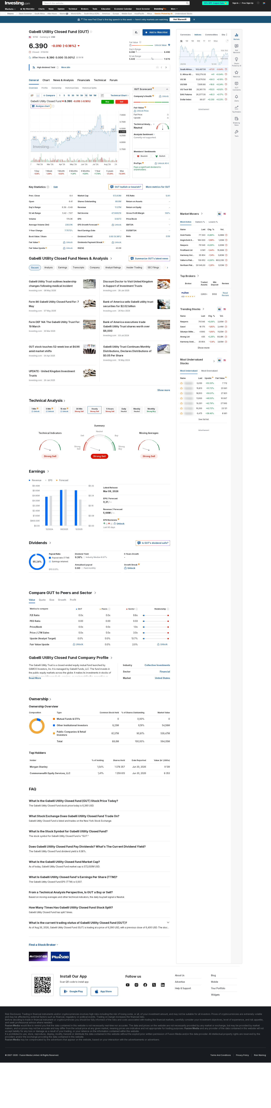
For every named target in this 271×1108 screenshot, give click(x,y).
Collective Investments (157, 665)
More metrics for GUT (158, 187)
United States (162, 678)
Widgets (215, 994)
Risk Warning (260, 1055)
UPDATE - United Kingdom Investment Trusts (52, 373)
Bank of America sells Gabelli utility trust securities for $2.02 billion (128, 304)
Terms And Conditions (220, 1055)
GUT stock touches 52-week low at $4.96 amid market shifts (54, 349)
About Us (179, 975)
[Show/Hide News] (102, 95)
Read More (35, 678)
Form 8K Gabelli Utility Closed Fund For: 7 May (54, 304)
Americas (106, 14)
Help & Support (183, 988)
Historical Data (72, 88)
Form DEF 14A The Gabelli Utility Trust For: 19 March (54, 324)
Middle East (127, 14)
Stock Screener (143, 9)
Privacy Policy (242, 1055)
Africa (149, 14)
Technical (100, 80)
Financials (83, 80)
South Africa (40, 14)
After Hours (52, 14)
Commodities (211, 34)
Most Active (185, 222)
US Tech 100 (186, 89)
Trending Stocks (190, 309)
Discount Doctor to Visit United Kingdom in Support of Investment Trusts (128, 283)
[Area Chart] (38, 95)
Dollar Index (185, 99)
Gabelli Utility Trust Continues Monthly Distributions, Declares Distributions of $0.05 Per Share (127, 351)
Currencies (185, 34)
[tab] (35, 410)
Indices (197, 34)
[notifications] (258, 2)
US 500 (183, 84)
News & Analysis (63, 80)
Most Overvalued (209, 370)
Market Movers (189, 213)
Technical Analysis (46, 400)
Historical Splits (89, 88)
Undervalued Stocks (183, 14)
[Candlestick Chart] (32, 95)
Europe (116, 14)
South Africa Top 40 (189, 69)
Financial (165, 671)
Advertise (180, 981)
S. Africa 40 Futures (189, 74)
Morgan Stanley (39, 766)
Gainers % (200, 222)
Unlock (79, 644)
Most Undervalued (188, 370)
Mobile (214, 981)
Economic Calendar (123, 9)
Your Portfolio (218, 988)
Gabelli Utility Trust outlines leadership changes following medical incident (52, 283)
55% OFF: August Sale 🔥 (215, 3)
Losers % (213, 222)
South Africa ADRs (91, 14)
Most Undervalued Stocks (191, 361)
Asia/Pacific (139, 14)
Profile (45, 88)
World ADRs (76, 14)
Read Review (225, 294)
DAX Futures (186, 94)
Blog (213, 975)
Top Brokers (187, 275)
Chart (46, 80)
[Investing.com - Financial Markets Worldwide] (17, 3)
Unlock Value (161, 45)
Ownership (56, 88)
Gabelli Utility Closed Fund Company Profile (68, 657)
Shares (10, 14)
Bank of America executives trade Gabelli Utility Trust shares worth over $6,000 (126, 326)
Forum (113, 80)
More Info (65, 67)
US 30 (183, 79)
